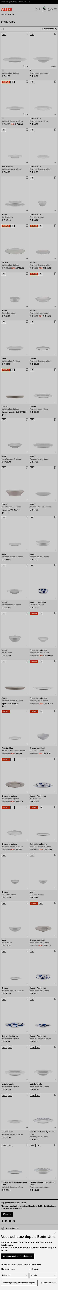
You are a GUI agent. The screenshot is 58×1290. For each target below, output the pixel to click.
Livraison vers (8, 1269)
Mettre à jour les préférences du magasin (19, 1283)
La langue (34, 1269)
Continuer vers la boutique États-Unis (17, 1256)
